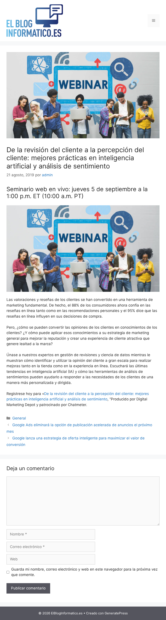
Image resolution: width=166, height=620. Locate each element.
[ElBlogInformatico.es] (34, 20)
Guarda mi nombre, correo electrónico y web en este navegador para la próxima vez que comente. (84, 572)
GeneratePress (116, 613)
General (19, 418)
